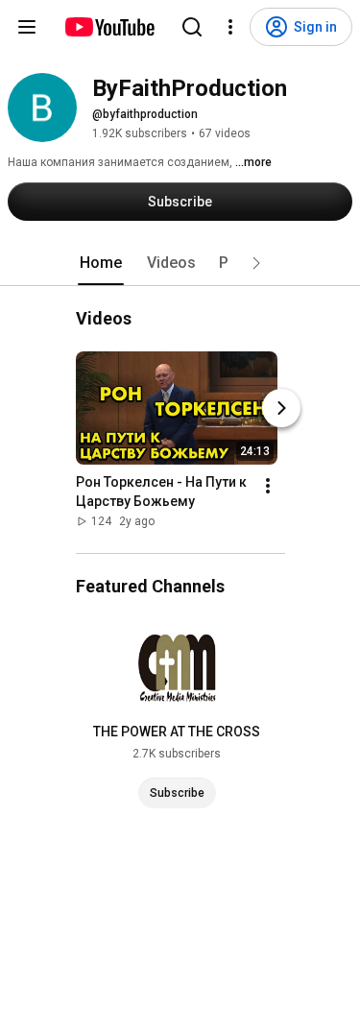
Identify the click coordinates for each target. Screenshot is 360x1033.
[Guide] (26, 26)
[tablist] (180, 263)
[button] (256, 263)
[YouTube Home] (109, 27)
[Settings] (230, 26)
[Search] (192, 26)
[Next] (281, 408)
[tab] (101, 263)
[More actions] (268, 486)
